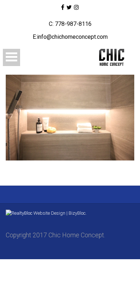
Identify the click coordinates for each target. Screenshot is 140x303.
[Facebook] (62, 7)
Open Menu (11, 57)
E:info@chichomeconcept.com (70, 36)
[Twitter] (69, 7)
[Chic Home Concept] (108, 57)
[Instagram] (76, 7)
